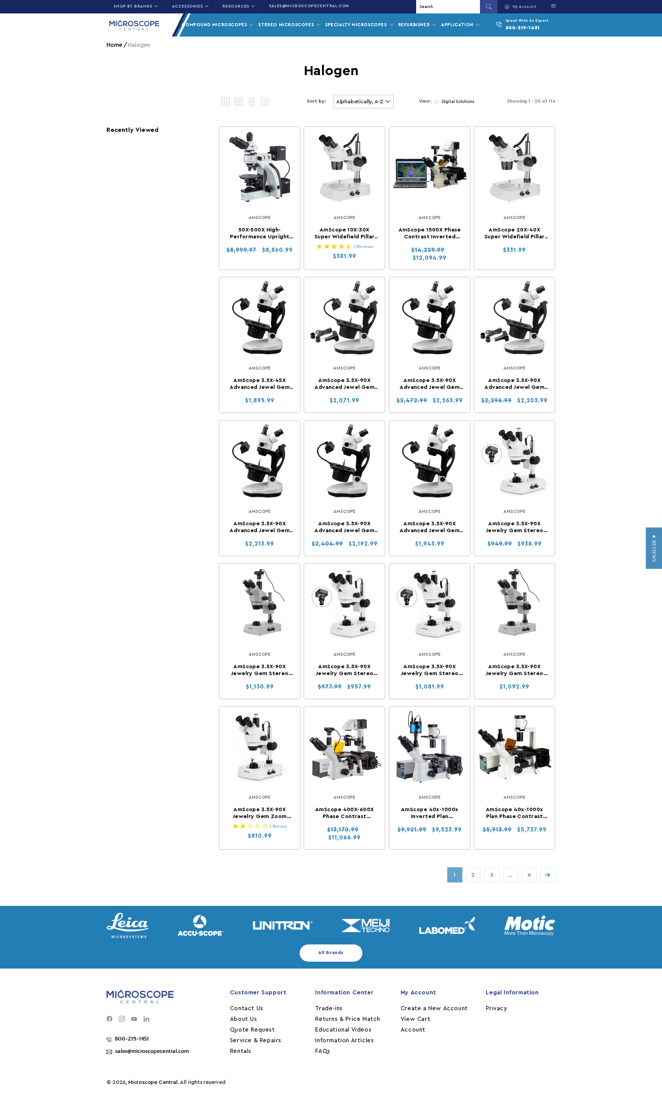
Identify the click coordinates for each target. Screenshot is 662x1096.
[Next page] (547, 874)
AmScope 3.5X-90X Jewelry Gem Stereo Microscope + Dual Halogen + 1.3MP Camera (514, 527)
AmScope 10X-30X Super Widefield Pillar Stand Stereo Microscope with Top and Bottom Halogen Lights (344, 233)
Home (114, 45)
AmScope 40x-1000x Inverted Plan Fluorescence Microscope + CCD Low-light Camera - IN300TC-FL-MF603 (429, 813)
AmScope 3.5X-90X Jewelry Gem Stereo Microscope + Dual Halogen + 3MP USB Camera (344, 670)
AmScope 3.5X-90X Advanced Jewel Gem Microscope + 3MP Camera (514, 384)
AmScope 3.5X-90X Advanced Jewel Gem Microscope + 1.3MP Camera (344, 384)
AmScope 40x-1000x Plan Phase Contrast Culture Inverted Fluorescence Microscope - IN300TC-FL (514, 813)
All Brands (331, 952)
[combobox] (449, 6)
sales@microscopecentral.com (309, 6)
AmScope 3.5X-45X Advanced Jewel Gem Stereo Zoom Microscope (260, 384)
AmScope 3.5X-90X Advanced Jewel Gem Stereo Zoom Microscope (430, 527)
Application (458, 24)
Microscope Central (153, 1082)
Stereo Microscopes (286, 24)
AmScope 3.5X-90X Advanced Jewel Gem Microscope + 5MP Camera (260, 527)
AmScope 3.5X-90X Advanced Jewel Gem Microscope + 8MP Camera (344, 527)
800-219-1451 (522, 27)
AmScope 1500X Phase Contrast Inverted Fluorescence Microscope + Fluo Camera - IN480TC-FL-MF (429, 233)
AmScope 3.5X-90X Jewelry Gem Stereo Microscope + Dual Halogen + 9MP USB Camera (514, 670)
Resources (235, 6)
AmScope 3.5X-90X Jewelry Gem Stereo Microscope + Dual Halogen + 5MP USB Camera (429, 670)
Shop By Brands (132, 6)
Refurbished (414, 24)
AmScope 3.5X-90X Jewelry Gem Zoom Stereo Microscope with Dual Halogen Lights (259, 813)
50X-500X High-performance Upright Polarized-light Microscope (259, 233)
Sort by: (317, 101)
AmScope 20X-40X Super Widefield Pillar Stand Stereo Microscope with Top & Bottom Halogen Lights (514, 233)
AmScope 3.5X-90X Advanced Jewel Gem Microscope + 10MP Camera (430, 384)
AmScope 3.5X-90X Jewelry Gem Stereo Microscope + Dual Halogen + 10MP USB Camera (259, 670)
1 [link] (454, 875)
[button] (552, 6)
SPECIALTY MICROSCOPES (356, 24)
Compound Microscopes (215, 24)
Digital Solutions (458, 101)
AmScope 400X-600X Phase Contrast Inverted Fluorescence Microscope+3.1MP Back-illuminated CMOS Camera (344, 813)
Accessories (187, 6)
